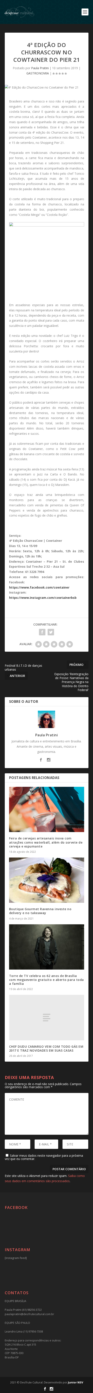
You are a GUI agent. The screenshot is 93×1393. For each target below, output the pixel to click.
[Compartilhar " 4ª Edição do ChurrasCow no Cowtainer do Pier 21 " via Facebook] (42, 632)
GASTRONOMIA (37, 73)
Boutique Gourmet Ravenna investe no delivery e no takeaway (40, 911)
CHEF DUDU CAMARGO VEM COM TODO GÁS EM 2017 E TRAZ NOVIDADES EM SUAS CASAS (46, 1048)
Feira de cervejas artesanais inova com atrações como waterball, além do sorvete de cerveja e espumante (46, 842)
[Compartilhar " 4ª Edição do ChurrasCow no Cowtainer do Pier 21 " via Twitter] (50, 632)
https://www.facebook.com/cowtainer (39, 587)
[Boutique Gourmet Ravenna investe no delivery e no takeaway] (46, 880)
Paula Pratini (40, 68)
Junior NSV (75, 1382)
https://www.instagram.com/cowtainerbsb (43, 598)
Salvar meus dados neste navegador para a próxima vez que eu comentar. (44, 1157)
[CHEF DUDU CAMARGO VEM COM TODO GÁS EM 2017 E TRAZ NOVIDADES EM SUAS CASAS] (46, 1017)
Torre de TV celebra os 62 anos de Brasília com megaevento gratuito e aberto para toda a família (46, 980)
